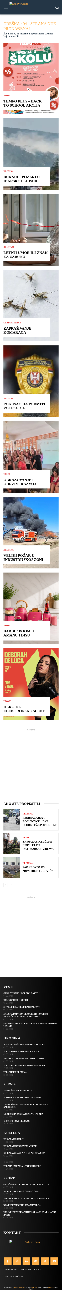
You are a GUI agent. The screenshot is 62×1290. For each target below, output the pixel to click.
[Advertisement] (31, 762)
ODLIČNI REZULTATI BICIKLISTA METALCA (26, 1184)
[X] (45, 1261)
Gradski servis (12, 323)
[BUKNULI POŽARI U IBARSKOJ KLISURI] (31, 154)
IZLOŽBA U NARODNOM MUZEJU (20, 1146)
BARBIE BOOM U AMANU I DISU (18, 633)
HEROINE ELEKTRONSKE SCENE (24, 709)
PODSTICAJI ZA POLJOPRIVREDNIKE (22, 1097)
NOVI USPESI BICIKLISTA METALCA (22, 1205)
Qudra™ (51, 1287)
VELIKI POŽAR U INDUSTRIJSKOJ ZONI (23, 557)
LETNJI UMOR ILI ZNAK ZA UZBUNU (25, 254)
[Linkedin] (26, 1261)
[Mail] (35, 1261)
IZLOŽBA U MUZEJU (13, 1139)
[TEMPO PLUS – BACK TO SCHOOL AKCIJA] (31, 78)
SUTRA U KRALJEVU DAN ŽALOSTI (21, 1007)
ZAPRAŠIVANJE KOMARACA (17, 330)
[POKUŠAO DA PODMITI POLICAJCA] (31, 381)
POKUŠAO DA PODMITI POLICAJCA (24, 406)
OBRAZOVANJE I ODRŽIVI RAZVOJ (19, 482)
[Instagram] (17, 1261)
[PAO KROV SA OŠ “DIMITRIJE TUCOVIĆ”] (11, 867)
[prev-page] (5, 885)
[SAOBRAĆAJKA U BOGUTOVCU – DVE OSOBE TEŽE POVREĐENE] (11, 820)
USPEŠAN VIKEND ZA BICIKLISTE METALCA (26, 1198)
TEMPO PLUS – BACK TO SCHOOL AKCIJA (22, 103)
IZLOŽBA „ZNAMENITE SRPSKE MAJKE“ (24, 1153)
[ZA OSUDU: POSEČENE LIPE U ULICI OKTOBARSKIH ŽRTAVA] (11, 843)
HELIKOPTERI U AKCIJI (15, 1000)
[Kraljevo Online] (31, 7)
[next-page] (11, 885)
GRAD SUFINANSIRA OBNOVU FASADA (23, 1114)
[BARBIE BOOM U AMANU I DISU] (31, 608)
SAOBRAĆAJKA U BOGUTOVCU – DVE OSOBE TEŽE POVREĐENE (40, 821)
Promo (7, 96)
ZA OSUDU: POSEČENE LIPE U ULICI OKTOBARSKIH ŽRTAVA (38, 845)
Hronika (8, 171)
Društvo (8, 247)
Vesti (6, 474)
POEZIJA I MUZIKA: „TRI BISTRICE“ (22, 1166)
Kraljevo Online (19, 1287)
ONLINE (34, 1287)
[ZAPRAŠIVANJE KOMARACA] (31, 305)
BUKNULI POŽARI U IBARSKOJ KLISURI (21, 179)
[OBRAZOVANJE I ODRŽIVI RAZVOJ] (31, 457)
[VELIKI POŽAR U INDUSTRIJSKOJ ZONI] (31, 532)
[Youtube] (54, 1261)
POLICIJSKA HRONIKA (15, 1072)
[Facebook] (7, 1261)
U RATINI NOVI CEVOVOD (16, 1121)
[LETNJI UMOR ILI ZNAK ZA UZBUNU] (31, 230)
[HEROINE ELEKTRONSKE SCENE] (31, 684)
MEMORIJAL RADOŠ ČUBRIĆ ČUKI (21, 1191)
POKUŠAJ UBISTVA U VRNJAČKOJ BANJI (24, 1065)
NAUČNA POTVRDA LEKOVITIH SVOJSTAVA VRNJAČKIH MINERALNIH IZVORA (25, 1015)
